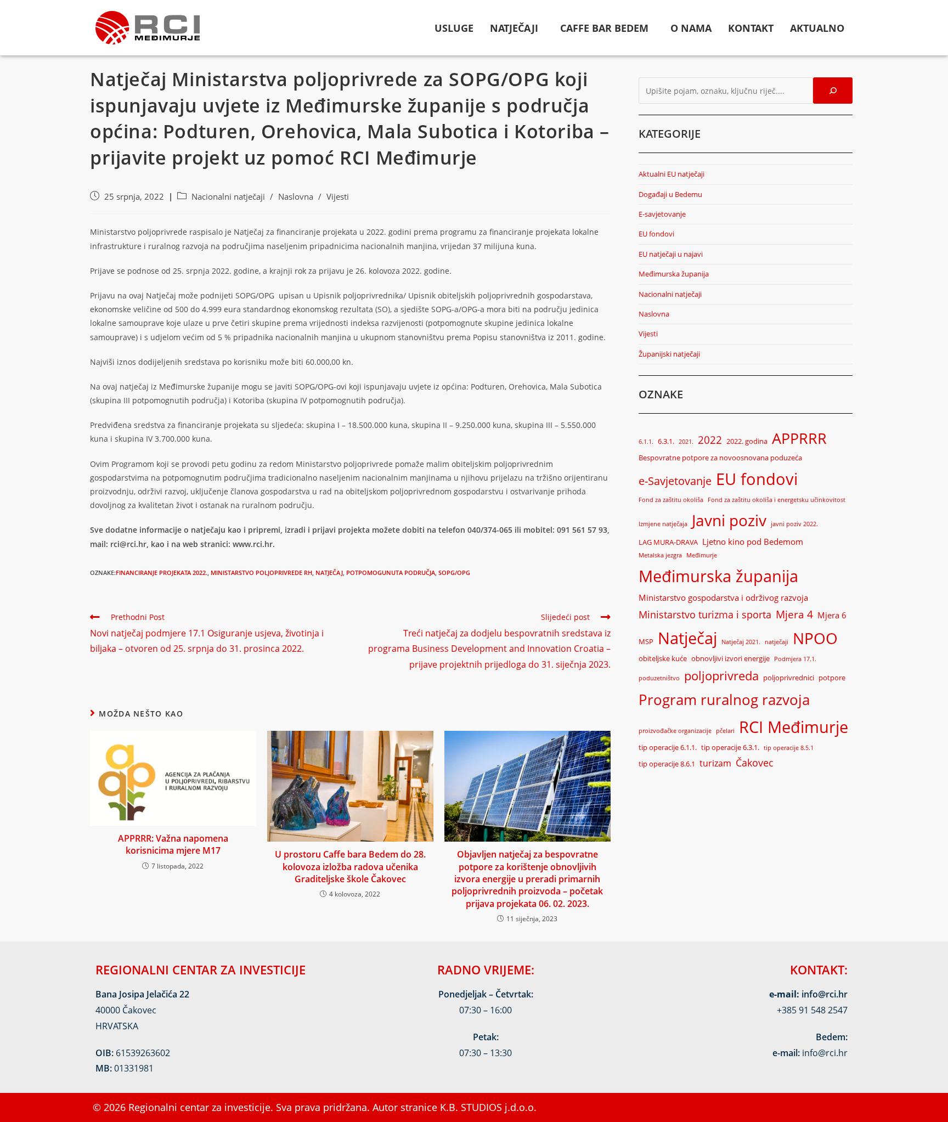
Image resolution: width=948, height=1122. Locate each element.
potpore (832, 678)
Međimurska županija (674, 274)
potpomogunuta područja (390, 572)
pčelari (725, 731)
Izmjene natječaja (663, 524)
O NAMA (691, 28)
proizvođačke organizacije (675, 731)
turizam (715, 763)
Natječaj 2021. (740, 642)
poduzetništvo (659, 678)
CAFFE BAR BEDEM (604, 28)
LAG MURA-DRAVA (668, 542)
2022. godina (747, 441)
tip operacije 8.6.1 (667, 764)
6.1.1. (646, 442)
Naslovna (295, 196)
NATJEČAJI (514, 28)
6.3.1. (666, 441)
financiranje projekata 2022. (161, 572)
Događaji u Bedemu (670, 194)
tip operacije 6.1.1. (668, 747)
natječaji (776, 642)
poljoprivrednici (788, 678)
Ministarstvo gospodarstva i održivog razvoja (723, 597)
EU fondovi (656, 234)
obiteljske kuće (663, 658)
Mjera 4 (794, 614)
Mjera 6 (832, 615)
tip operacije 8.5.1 (789, 748)
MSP (646, 641)
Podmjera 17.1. (795, 659)
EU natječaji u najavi (671, 254)
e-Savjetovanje (675, 480)
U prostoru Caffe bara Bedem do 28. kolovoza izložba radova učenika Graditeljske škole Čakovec (350, 866)
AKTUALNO (817, 28)
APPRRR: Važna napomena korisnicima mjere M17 (173, 844)
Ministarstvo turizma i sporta (705, 614)
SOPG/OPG (454, 572)
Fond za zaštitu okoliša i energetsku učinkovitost (776, 500)
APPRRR (799, 438)
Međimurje (701, 555)
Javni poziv (729, 520)
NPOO (815, 638)
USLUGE (454, 28)
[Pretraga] (833, 90)
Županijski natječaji (669, 354)
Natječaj (329, 572)
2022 (710, 440)
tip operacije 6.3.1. (730, 747)
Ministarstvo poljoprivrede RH (261, 572)
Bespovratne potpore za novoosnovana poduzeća (720, 458)
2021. (686, 442)
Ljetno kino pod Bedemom (752, 541)
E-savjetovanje (662, 214)
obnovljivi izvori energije (730, 658)
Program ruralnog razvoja (724, 699)
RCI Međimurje (793, 727)
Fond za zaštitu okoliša (671, 500)
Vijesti (337, 196)
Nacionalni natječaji (228, 196)
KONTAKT (751, 28)
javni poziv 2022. (794, 524)
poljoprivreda (721, 675)
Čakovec (755, 762)
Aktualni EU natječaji (671, 174)
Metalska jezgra (660, 555)
